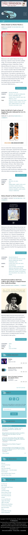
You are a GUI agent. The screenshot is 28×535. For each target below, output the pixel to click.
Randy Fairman (14, 285)
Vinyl (20, 95)
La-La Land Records (5, 499)
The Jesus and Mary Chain (15, 105)
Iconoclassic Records (6, 494)
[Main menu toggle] (25, 13)
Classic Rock (12, 97)
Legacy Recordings (5, 500)
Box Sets (11, 94)
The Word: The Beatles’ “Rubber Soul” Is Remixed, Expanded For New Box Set (12, 428)
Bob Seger (16, 268)
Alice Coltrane (13, 100)
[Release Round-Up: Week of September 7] (14, 213)
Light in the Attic (5, 502)
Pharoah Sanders (13, 189)
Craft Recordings (5, 490)
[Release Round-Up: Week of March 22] (14, 44)
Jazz (22, 97)
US (21, 363)
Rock (15, 98)
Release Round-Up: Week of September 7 (13, 196)
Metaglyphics (15, 520)
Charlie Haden (12, 187)
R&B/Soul (11, 98)
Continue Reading (21, 88)
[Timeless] (4, 361)
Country (18, 97)
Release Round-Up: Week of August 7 (11, 444)
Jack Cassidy (15, 271)
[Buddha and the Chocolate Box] (4, 369)
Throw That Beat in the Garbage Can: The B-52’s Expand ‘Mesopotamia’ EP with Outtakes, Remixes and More (13, 449)
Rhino (2, 509)
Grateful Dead (18, 269)
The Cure (22, 103)
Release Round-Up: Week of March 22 (12, 24)
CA (26, 363)
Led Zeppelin (22, 271)
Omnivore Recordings (6, 505)
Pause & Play (4, 471)
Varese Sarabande (5, 512)
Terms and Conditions (7, 530)
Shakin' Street (17, 102)
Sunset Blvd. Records (6, 510)
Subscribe (14, 414)
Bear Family (4, 485)
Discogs (3, 466)
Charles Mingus (18, 186)
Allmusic (3, 463)
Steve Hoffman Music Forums (8, 473)
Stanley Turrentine (14, 190)
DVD (24, 258)
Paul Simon (20, 273)
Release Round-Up (13, 92)
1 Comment (23, 285)
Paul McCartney (13, 273)
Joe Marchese (17, 116)
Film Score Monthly (5, 468)
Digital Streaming (13, 95)
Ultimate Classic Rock (6, 475)
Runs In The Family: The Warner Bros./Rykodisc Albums (15, 377)
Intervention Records (6, 495)
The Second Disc (16, 27)
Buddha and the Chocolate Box (15, 367)
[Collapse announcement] (25, 1)
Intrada (3, 497)
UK (23, 363)
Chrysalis (3, 489)
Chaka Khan (20, 100)
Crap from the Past (5, 465)
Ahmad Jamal (12, 184)
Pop (24, 97)
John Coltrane (20, 187)
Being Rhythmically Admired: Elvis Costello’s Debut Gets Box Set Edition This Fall (13, 433)
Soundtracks (12, 265)
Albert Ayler (19, 184)
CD (14, 94)
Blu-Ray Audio (12, 258)
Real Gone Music (5, 507)
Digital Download (20, 94)
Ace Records (4, 484)
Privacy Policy (16, 530)
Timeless (10, 359)
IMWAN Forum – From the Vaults (9, 470)
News (10, 179)
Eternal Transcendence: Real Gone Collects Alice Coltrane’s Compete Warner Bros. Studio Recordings (13, 281)
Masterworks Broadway (6, 504)
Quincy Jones (21, 189)
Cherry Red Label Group (7, 487)
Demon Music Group (6, 492)
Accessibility (23, 530)
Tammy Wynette (16, 103)
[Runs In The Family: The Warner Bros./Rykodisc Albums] (4, 378)
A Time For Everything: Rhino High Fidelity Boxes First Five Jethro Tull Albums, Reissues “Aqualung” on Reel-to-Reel (13, 439)
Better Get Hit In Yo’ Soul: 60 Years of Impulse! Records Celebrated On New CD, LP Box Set (13, 111)
